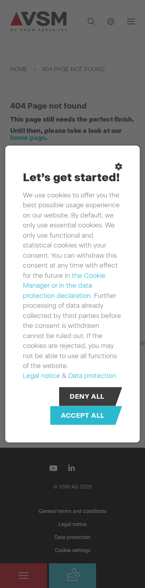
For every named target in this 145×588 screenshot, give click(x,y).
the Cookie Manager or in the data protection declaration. (64, 285)
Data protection (92, 376)
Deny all (87, 396)
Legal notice (41, 376)
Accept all (83, 415)
